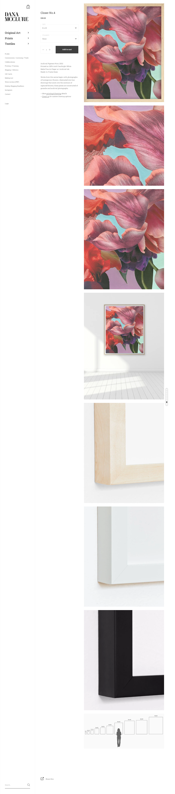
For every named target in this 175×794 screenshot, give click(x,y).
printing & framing (53, 93)
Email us (45, 96)
